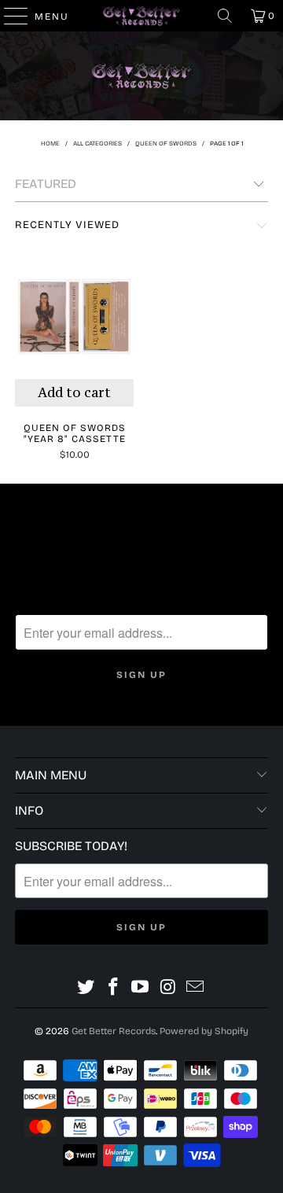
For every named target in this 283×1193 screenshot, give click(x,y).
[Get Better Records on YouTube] (141, 988)
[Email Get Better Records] (196, 988)
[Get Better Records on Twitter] (86, 988)
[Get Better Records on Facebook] (113, 988)
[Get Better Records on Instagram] (168, 988)
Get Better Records (114, 1031)
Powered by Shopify (204, 1031)
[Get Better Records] (141, 15)
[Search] (225, 15)
